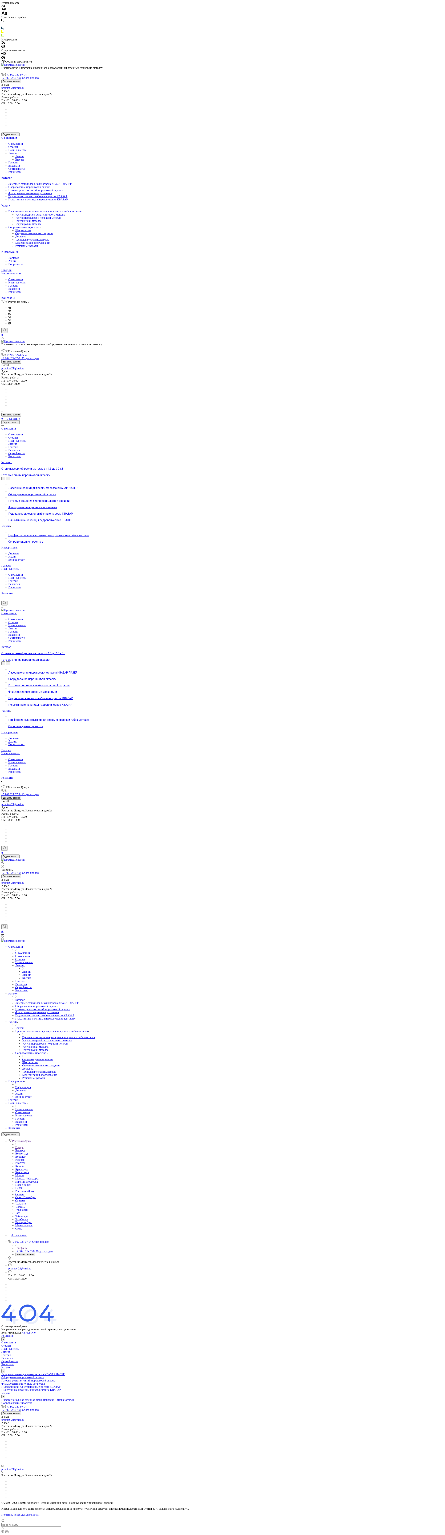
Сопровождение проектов (24, 227)
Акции (12, 260)
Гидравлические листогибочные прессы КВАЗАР (37, 196)
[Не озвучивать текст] (3, 58)
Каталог (6, 178)
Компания (7, 1335)
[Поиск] (4, 330)
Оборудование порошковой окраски (29, 186)
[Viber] (9, 317)
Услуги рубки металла (28, 223)
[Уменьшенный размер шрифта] (3, 6)
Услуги (5, 205)
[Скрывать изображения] (3, 47)
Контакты (8, 298)
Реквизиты (14, 171)
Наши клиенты (17, 149)
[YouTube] (9, 313)
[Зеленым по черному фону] (2, 36)
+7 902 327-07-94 (17, 74)
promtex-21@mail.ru (12, 87)
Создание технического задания (34, 233)
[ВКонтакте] (9, 307)
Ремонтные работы (26, 245)
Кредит (19, 159)
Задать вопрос (10, 134)
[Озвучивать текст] (3, 54)
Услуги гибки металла (28, 220)
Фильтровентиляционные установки (30, 193)
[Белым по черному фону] (2, 24)
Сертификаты (16, 168)
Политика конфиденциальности (20, 1514)
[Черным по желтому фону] (2, 32)
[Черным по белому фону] (2, 21)
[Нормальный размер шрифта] (3, 9)
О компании (9, 137)
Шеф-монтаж (23, 230)
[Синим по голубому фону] (2, 28)
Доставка (20, 236)
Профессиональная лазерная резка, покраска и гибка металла (45, 211)
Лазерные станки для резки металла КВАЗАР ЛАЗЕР (40, 183)
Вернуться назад (11, 1332)
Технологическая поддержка (32, 239)
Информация (9, 252)
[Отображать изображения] (3, 43)
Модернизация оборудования (32, 242)
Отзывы (13, 146)
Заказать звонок (11, 81)
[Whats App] (9, 323)
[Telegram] (9, 310)
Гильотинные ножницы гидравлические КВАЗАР (38, 199)
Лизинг (13, 153)
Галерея (13, 162)
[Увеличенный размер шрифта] (4, 14)
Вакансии (14, 165)
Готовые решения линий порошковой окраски (35, 190)
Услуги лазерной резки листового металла (40, 214)
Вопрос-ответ (16, 264)
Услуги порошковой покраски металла (38, 217)
